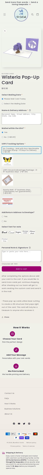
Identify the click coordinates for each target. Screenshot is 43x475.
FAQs (7, 398)
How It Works (10, 404)
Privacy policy (15, 446)
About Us (8, 414)
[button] (4, 14)
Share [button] (6, 317)
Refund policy (31, 442)
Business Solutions (12, 409)
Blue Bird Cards (18, 442)
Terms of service (29, 446)
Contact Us (9, 393)
